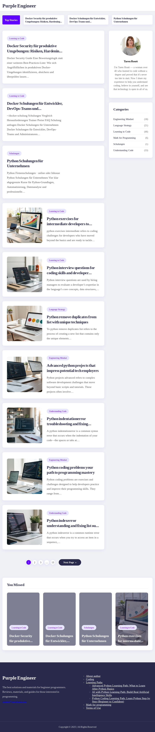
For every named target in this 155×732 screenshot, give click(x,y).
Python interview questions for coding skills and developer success (71, 272)
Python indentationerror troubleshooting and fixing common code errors (67, 423)
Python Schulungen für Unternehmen (125, 20)
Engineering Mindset (58, 358)
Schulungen (14, 153)
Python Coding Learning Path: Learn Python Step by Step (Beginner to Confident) (121, 700)
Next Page (69, 562)
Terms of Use (93, 707)
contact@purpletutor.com (14, 701)
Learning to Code (16, 38)
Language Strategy (57, 309)
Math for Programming (124, 137)
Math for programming (98, 704)
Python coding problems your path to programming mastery (71, 470)
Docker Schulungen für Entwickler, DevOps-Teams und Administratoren (87, 21)
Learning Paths (94, 682)
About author (93, 676)
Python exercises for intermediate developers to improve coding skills (68, 223)
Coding (90, 679)
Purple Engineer (19, 5)
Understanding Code (57, 411)
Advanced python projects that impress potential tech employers (73, 368)
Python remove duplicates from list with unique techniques (71, 319)
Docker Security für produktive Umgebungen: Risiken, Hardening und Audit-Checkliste (42, 21)
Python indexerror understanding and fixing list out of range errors (72, 525)
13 (53, 562)
